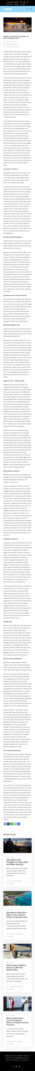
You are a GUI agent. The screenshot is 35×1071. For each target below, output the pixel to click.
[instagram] (27, 2)
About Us (17, 1060)
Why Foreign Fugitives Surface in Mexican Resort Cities (16, 967)
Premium (11, 883)
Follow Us (16, 4)
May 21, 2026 (10, 857)
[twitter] (20, 2)
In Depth (8, 46)
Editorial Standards (14, 1058)
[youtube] (24, 2)
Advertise (23, 4)
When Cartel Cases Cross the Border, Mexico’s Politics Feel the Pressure (17, 1021)
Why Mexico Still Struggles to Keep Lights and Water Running (17, 862)
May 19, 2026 (10, 1015)
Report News (9, 4)
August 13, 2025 (10, 41)
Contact (25, 1060)
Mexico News (15, 46)
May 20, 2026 (10, 910)
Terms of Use (10, 1055)
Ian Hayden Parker (11, 44)
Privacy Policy (23, 1055)
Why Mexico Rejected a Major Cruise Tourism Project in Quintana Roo (16, 915)
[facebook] (17, 2)
